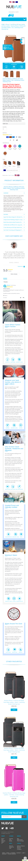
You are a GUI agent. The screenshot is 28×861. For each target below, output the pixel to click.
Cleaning (11, 838)
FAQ (10, 848)
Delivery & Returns (21, 845)
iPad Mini (3, 840)
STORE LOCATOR (12, 853)
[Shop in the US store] (16, 175)
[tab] (14, 193)
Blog (18, 838)
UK (11, 175)
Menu (5, 19)
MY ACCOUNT (11, 12)
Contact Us (11, 847)
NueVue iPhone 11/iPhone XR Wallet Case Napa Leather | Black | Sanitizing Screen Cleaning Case (14, 702)
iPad (2, 839)
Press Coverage (20, 840)
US (8, 175)
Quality (10, 840)
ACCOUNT (4, 853)
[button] (5, 295)
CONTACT (19, 852)
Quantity (4, 127)
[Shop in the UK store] (18, 175)
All (1, 843)
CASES (7, 852)
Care (10, 839)
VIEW (14, 709)
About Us (11, 845)
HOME (2, 24)
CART (23, 852)
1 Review (10, 134)
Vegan (2, 841)
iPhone (2, 838)
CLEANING (13, 852)
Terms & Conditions (19, 849)
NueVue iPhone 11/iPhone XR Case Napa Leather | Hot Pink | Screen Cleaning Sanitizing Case (14, 794)
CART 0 (17, 12)
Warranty (19, 847)
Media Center (20, 839)
